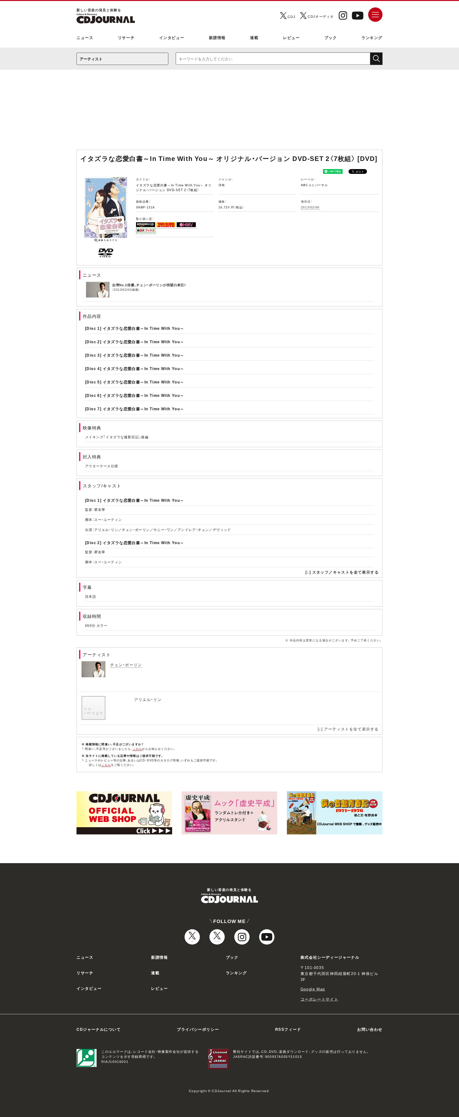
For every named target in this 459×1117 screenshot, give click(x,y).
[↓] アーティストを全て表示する (348, 729)
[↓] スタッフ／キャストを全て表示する (342, 572)
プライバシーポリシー (198, 1029)
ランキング (371, 37)
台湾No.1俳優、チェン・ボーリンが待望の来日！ (149, 284)
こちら (137, 749)
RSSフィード (288, 1029)
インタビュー (172, 37)
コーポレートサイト (319, 999)
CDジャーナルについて (98, 1029)
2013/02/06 (310, 207)
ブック (330, 37)
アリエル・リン (148, 699)
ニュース (84, 37)
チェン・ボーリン (126, 664)
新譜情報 (217, 37)
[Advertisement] (229, 112)
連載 (254, 37)
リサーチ (126, 37)
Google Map (313, 989)
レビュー (291, 37)
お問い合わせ (369, 1029)
